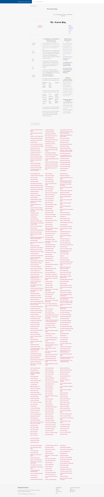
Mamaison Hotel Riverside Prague (51, 162)
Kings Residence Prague (50, 428)
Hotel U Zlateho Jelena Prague (51, 303)
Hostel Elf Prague (48, 451)
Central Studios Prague (34, 398)
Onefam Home (63, 445)
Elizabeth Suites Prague (34, 326)
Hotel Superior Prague (49, 410)
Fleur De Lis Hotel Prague (35, 334)
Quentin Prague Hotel (64, 270)
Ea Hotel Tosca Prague (34, 412)
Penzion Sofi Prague (64, 396)
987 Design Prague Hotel (35, 173)
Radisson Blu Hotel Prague (65, 148)
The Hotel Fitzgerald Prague (65, 322)
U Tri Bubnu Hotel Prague (65, 424)
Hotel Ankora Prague (34, 429)
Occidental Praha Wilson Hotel (66, 129)
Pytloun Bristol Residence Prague (66, 261)
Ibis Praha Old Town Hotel (50, 424)
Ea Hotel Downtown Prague (35, 312)
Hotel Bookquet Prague (49, 137)
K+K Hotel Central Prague (50, 323)
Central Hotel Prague (34, 396)
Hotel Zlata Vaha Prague (50, 420)
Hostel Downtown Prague (50, 449)
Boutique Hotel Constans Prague (36, 247)
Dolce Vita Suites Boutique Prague (37, 301)
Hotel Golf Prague (48, 218)
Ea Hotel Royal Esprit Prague (36, 320)
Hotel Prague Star (48, 266)
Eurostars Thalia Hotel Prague (36, 156)
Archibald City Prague (34, 212)
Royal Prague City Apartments (66, 292)
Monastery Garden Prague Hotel (66, 190)
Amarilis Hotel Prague (34, 191)
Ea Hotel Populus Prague (35, 410)
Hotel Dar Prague (48, 376)
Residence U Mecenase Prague (66, 457)
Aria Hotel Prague (33, 142)
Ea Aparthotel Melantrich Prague (36, 306)
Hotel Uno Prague (48, 310)
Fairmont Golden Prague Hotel (36, 158)
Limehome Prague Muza (50, 342)
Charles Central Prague (34, 400)
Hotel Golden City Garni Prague (51, 381)
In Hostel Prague (48, 468)
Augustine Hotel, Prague (35, 148)
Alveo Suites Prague (34, 452)
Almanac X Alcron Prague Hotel (36, 136)
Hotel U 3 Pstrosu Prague (50, 298)
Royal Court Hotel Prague (65, 408)
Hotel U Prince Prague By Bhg (51, 147)
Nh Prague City (63, 216)
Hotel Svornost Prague (49, 412)
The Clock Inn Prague (64, 467)
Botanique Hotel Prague (34, 245)
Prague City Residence (64, 400)
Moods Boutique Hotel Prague (66, 194)
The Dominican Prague (64, 318)
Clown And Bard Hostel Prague (36, 473)
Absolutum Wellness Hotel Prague (36, 175)
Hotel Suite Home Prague (50, 292)
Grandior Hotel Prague (49, 129)
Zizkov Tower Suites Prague (65, 432)
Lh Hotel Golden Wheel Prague (51, 337)
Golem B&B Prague (34, 418)
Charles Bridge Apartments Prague (37, 260)
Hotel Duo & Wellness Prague (51, 204)
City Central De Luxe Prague (35, 402)
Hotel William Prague (49, 418)
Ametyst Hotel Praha (34, 193)
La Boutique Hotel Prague (50, 333)
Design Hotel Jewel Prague (35, 295)
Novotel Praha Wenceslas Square (66, 222)
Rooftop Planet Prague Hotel (65, 290)
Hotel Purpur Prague (49, 404)
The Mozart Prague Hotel (65, 160)
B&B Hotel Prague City (34, 386)
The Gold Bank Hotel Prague (65, 320)
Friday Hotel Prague (34, 339)
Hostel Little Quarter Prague (50, 458)
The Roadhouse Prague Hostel (66, 471)
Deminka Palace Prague (34, 293)
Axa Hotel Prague (33, 384)
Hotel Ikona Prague (49, 385)
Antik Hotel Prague (34, 197)
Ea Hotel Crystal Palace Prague (36, 310)
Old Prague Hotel (63, 377)
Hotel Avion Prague (34, 435)
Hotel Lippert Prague (49, 237)
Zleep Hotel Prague (63, 434)
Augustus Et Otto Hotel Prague (36, 220)
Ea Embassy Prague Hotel (35, 308)
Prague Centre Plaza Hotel (65, 398)
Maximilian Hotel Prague (65, 175)
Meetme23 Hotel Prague (64, 368)
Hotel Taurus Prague (49, 294)
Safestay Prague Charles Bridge (66, 459)
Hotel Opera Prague (49, 258)
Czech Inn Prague (33, 477)
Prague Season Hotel (64, 257)
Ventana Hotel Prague (64, 168)
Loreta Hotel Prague (49, 434)
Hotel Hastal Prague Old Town (51, 220)
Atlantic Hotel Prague (34, 382)
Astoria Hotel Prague (34, 218)
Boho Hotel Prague (34, 240)
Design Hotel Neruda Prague (35, 297)
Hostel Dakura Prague (49, 447)
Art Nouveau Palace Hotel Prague (36, 146)
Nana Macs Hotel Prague (65, 212)
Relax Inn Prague (63, 283)
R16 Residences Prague (64, 146)
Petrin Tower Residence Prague (66, 248)
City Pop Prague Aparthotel (35, 266)
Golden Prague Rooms (34, 344)
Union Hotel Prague (64, 339)
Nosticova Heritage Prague (65, 220)
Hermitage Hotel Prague (35, 357)
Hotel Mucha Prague (49, 250)
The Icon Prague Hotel (64, 324)
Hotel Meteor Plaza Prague (50, 246)
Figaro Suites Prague (34, 332)
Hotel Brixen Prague (49, 370)
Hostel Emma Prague (49, 453)
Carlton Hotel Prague (34, 253)
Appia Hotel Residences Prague (36, 207)
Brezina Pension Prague (34, 392)
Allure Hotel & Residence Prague (36, 185)
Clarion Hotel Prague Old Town (36, 272)
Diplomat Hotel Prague (34, 299)
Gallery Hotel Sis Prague (35, 416)
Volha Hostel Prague (64, 476)
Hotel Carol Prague (49, 190)
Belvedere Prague (33, 228)
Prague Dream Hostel (64, 455)
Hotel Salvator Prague (49, 408)
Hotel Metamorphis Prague (50, 244)
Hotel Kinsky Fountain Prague (51, 231)
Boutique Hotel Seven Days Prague (37, 251)
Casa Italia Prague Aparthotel (35, 394)
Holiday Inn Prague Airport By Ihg (37, 359)
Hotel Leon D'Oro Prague (50, 233)
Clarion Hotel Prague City (35, 270)
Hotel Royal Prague (49, 285)
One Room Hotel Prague (64, 138)
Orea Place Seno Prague (64, 140)
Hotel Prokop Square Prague (50, 268)
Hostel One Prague (48, 462)
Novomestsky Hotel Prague (65, 376)
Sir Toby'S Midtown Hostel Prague (66, 463)
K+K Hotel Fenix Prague (50, 325)
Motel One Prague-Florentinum (66, 370)
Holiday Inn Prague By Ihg (35, 361)
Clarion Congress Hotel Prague (36, 268)
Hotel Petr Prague (48, 402)
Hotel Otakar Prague (49, 399)
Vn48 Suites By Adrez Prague (66, 346)
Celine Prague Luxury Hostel (35, 464)
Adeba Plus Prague (34, 177)
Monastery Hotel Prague (64, 192)
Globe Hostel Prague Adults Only (51, 445)
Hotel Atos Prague (33, 433)
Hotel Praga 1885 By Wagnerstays (51, 264)
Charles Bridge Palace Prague (36, 262)
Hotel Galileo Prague (49, 212)
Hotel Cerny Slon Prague (50, 194)
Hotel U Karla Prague (49, 416)
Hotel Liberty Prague (49, 235)
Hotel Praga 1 (47, 262)
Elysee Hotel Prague (34, 328)
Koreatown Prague (48, 470)
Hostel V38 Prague (48, 466)
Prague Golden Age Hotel (65, 402)
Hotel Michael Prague (49, 248)
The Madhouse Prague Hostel (65, 469)
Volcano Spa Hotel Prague (65, 348)
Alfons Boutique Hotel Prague (36, 183)
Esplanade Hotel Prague (34, 154)
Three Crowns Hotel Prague (65, 415)
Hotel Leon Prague (48, 391)
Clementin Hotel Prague (34, 274)
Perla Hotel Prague (63, 246)
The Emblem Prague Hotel (65, 153)
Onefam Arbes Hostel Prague (50, 479)
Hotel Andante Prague (34, 427)
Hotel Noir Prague (48, 254)
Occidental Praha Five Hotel (65, 231)
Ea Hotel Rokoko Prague (35, 318)
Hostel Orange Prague (49, 464)
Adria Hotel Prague (34, 179)
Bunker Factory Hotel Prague (36, 459)
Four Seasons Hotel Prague (35, 163)
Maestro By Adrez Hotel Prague (51, 354)
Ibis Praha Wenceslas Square (50, 426)
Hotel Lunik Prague (49, 393)
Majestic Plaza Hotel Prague (50, 356)
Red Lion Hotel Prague (64, 281)
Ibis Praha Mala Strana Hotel (50, 422)
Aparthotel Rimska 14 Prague (36, 199)
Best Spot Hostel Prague (35, 457)
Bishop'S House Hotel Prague (36, 232)
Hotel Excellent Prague (49, 377)
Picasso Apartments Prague (65, 451)
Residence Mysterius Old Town (66, 285)
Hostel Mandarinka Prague (50, 460)
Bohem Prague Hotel (34, 390)
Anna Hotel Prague (34, 378)
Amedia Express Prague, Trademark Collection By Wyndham (35, 373)
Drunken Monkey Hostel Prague (36, 479)
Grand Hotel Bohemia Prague (36, 167)
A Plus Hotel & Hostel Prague (36, 445)
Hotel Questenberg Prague (50, 272)
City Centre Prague (34, 404)
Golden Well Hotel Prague (35, 165)
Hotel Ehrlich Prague (49, 206)
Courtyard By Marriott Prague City (37, 288)
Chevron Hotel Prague (34, 264)
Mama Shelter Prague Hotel (50, 358)
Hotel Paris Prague (48, 145)
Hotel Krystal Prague (49, 387)
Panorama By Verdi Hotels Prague (66, 244)
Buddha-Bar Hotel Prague (35, 150)
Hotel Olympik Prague (49, 256)
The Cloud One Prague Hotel (65, 314)
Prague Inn (62, 255)
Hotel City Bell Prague (49, 372)
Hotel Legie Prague (49, 389)
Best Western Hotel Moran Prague (36, 230)
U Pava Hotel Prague (64, 337)
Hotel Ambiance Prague (49, 175)
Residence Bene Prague (64, 404)
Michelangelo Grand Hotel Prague (51, 165)
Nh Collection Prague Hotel (65, 214)
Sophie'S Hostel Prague (64, 465)
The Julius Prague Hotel (64, 158)
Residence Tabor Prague (64, 406)
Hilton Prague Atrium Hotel (50, 133)
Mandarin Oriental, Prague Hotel (51, 164)
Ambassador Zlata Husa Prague (36, 138)
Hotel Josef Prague (48, 222)
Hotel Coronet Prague (49, 200)
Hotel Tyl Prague (48, 296)
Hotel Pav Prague (48, 400)
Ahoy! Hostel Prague (34, 450)
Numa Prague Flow (63, 224)
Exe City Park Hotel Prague (35, 414)
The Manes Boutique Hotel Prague (66, 328)
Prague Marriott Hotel (64, 142)
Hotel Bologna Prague (49, 186)
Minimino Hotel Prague (34, 440)
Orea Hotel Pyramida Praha (65, 242)
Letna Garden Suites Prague (50, 472)
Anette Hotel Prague (34, 376)
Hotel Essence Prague (49, 210)
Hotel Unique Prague (49, 308)
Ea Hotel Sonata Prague (34, 322)
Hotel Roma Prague (49, 281)
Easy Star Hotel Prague (34, 438)
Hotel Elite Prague (48, 208)
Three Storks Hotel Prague (65, 164)
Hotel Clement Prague (49, 198)
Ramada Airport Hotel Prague (65, 272)
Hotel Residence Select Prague (51, 406)
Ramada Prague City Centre (65, 274)
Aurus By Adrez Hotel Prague (36, 226)
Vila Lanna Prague (63, 430)
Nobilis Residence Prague (65, 218)
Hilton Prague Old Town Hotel (51, 135)
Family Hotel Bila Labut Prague (36, 330)
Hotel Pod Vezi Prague (49, 260)
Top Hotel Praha (63, 335)
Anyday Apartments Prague (35, 380)
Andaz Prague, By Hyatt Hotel (36, 140)
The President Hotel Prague (65, 162)
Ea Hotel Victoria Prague (35, 324)
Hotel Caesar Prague (49, 188)
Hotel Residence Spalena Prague (51, 276)
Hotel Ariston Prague (49, 179)
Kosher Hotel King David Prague (51, 154)
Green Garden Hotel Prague (35, 355)
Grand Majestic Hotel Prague (35, 353)
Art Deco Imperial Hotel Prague (36, 144)
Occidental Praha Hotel (64, 233)
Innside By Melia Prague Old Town (52, 314)
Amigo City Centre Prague (35, 195)
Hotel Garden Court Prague (50, 214)
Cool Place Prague (33, 475)
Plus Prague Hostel (63, 453)
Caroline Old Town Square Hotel (36, 255)
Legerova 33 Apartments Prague (51, 432)
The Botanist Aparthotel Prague (66, 310)
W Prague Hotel (63, 170)
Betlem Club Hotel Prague (35, 388)
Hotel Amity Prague (34, 425)
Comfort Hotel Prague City (35, 279)
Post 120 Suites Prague (64, 253)
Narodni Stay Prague (64, 374)
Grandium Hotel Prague (49, 131)
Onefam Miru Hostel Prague (65, 447)
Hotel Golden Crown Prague (50, 216)
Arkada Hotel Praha (34, 214)
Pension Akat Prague (64, 392)
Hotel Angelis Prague (49, 177)
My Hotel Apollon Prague (65, 372)
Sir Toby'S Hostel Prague (65, 461)
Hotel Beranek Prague (49, 368)
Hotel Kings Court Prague (50, 143)
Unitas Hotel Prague (64, 341)
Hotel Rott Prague (48, 283)
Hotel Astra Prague (34, 431)
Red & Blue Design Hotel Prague (66, 279)
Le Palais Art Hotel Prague (50, 156)
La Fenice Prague (48, 335)
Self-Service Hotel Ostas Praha (66, 413)
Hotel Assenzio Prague (49, 181)
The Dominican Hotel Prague (65, 316)
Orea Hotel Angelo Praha (65, 240)
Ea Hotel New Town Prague (35, 316)
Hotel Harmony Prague (49, 383)
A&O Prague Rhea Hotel (35, 368)
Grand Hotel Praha (33, 351)
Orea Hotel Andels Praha (65, 238)
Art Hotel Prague (33, 216)
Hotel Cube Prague (48, 202)
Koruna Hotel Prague (49, 430)
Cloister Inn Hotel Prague (35, 408)
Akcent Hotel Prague (34, 181)
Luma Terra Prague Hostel (50, 474)
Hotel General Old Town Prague (51, 139)
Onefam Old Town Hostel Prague (66, 449)
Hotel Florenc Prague (49, 379)
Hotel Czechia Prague (49, 374)
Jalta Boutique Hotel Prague (50, 152)
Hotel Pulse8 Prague (49, 270)
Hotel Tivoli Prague (49, 414)
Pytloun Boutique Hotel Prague (66, 144)
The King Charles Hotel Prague (66, 326)
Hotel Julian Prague (49, 226)
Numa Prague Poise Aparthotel (66, 226)
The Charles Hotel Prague (65, 312)
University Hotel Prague (64, 428)
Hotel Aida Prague (48, 173)
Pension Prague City (64, 394)
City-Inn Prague (33, 406)
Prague (24, 1)
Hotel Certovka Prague (49, 196)
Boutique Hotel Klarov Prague (36, 249)
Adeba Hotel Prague (34, 370)
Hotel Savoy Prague (49, 287)
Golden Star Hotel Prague (35, 346)
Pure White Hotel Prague (65, 259)
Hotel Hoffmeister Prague (50, 141)
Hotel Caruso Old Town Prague (51, 192)
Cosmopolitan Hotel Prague (35, 152)
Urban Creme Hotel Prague (65, 166)
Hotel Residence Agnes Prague (51, 274)
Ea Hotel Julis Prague (34, 314)
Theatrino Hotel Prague (64, 333)
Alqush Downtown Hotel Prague (36, 187)
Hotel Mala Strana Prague (50, 239)
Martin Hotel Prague (64, 173)
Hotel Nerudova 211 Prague (50, 252)
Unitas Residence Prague (65, 426)
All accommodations (38, 1)
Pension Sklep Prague (34, 442)
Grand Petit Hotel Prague (35, 420)
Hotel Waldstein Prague (49, 312)
